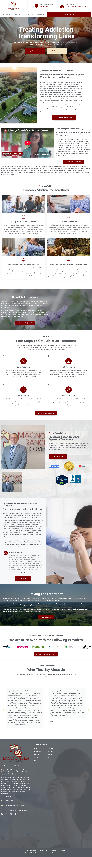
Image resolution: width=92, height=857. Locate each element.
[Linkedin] (15, 814)
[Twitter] (6, 814)
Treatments (18, 14)
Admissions (6, 14)
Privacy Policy (56, 853)
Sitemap (64, 853)
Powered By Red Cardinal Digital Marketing (38, 853)
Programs (29, 14)
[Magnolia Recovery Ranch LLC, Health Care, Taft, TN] (75, 484)
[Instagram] (11, 814)
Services (40, 14)
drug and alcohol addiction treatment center (38, 166)
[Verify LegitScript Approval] (62, 480)
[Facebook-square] (2, 814)
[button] (2, 562)
